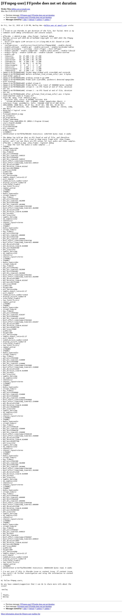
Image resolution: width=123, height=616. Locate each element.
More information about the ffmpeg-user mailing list (20, 614)
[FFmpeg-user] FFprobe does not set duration (37, 15)
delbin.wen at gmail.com (20, 9)
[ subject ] (39, 20)
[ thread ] (31, 20)
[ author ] (46, 20)
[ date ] (25, 20)
